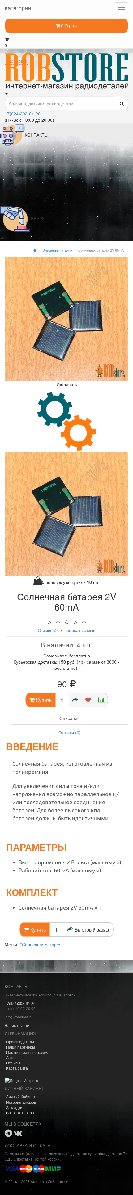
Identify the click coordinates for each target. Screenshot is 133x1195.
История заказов (21, 1102)
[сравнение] (101, 700)
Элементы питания (57, 250)
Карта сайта (17, 1068)
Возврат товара (20, 1112)
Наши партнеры (20, 1047)
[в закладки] (88, 700)
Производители (20, 1041)
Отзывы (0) (69, 732)
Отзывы (13, 1062)
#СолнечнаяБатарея (40, 944)
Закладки (14, 1107)
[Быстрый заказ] (75, 700)
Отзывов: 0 (49, 630)
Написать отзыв (79, 630)
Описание (69, 718)
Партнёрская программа (27, 1052)
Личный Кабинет (21, 1096)
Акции (11, 1057)
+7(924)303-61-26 (23, 113)
